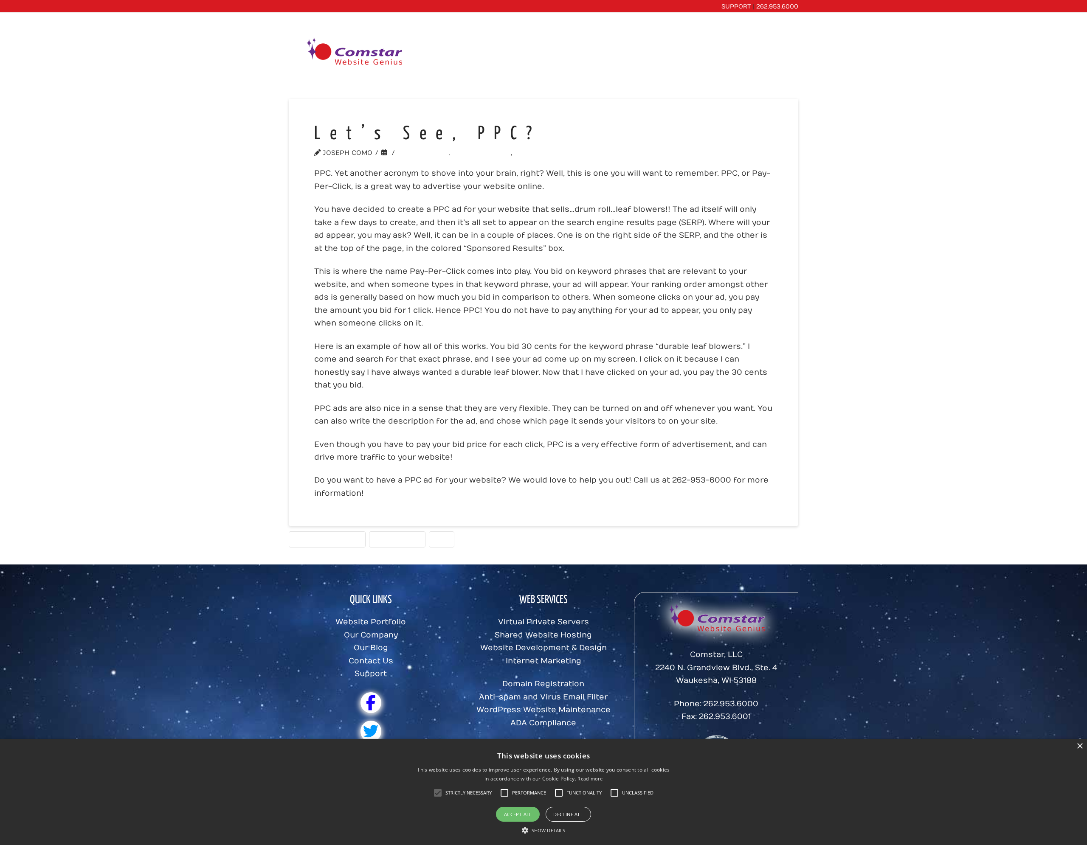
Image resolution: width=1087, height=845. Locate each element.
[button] (468, 792)
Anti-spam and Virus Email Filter (543, 697)
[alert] (543, 792)
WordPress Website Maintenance (543, 709)
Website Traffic (549, 153)
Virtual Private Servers (543, 622)
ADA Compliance (543, 723)
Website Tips (425, 153)
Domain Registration (543, 683)
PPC (442, 539)
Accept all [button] (518, 814)
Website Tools (484, 153)
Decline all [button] (568, 814)
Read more (590, 778)
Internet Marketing (543, 661)
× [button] (1079, 746)
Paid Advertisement (327, 539)
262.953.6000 (777, 6)
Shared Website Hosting (543, 635)
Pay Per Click (397, 539)
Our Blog (371, 647)
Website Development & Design (543, 647)
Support (371, 673)
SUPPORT (736, 6)
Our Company (371, 635)
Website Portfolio (370, 622)
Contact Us (371, 661)
